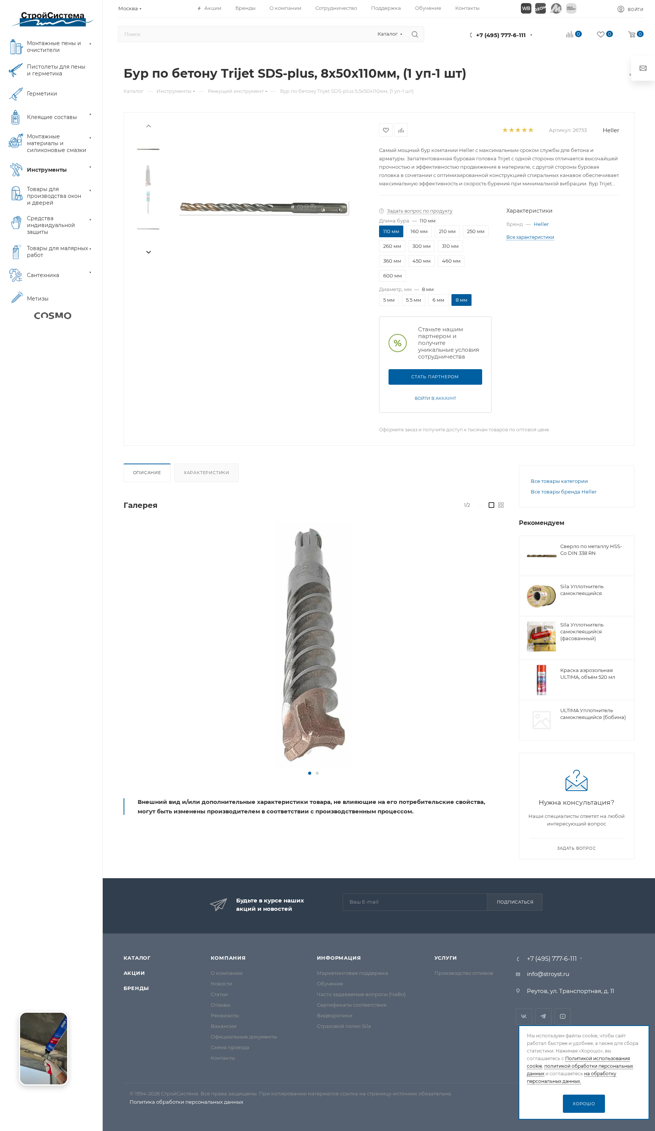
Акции (134, 973)
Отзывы (220, 1005)
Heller (611, 130)
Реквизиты (225, 1015)
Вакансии (224, 1026)
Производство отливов (463, 973)
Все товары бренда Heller (564, 492)
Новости (221, 984)
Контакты (223, 1058)
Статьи (219, 994)
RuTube (563, 1016)
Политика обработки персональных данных (186, 1102)
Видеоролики (335, 1015)
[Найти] (415, 34)
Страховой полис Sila (344, 1026)
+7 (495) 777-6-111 (501, 35)
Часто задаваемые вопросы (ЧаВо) (361, 994)
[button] (309, 773)
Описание (147, 472)
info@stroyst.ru (548, 973)
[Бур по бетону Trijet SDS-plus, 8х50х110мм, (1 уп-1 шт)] (264, 208)
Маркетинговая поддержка (352, 973)
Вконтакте (524, 1016)
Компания (228, 958)
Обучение (330, 984)
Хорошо (584, 1103)
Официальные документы (244, 1037)
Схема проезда (230, 1047)
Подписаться (515, 902)
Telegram (543, 1016)
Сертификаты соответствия (352, 1005)
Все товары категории (559, 481)
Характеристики (206, 472)
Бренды (136, 988)
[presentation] (148, 125)
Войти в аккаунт (435, 398)
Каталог (137, 958)
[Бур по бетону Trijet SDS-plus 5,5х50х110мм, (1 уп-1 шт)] (313, 645)
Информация (339, 958)
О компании (227, 973)
